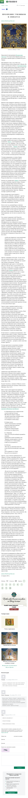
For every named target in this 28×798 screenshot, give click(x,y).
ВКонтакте (8, 736)
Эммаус (9, 141)
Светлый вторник (22, 66)
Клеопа (15, 146)
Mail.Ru (12, 736)
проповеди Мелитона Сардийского (10, 409)
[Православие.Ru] (11, 1)
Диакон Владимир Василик (8, 21)
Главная (2, 5)
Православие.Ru (4, 732)
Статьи (6, 5)
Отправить (19, 767)
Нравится (3, 9)
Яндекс (10, 736)
